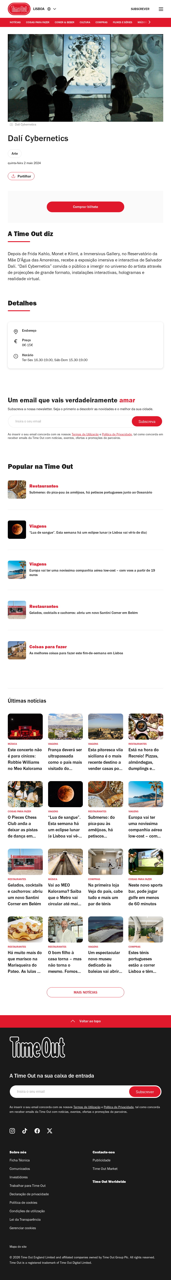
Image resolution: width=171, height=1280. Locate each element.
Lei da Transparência (25, 1220)
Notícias (15, 22)
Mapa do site (18, 1247)
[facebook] (37, 1131)
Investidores (19, 1177)
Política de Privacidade (117, 434)
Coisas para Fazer (37, 22)
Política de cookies (23, 1203)
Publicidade (101, 1161)
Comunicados (20, 1169)
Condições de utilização (27, 1211)
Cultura (85, 22)
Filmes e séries (122, 22)
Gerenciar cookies (23, 1228)
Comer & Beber (64, 22)
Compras (102, 22)
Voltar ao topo (90, 1021)
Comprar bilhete (85, 207)
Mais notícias (86, 993)
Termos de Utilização (85, 434)
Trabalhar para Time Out (28, 1186)
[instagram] (12, 1131)
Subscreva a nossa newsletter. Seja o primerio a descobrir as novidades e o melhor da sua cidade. (80, 409)
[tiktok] (24, 1131)
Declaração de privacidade (29, 1194)
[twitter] (49, 1131)
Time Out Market (105, 1169)
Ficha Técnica (20, 1161)
